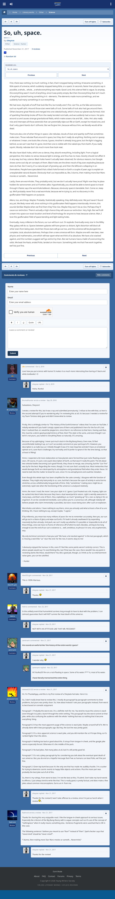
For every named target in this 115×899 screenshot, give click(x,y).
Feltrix (12, 616)
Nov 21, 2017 (46, 640)
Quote (31, 322)
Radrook (12, 822)
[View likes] (106, 367)
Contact (51, 876)
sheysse (10, 40)
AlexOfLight (12, 585)
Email (10, 297)
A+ (17, 21)
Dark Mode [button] (57, 871)
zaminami (12, 650)
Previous (31, 75)
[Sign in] (11, 4)
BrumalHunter (12, 410)
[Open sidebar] (111, 4)
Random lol (11, 56)
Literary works (28, 12)
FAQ (44, 876)
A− (6, 21)
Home (14, 12)
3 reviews (36, 49)
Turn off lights (90, 22)
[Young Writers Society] (57, 4)
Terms (78, 876)
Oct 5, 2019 (40, 366)
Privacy (70, 876)
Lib (12, 376)
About (37, 876)
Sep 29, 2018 (51, 400)
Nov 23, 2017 (43, 607)
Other (41, 12)
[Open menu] (4, 4)
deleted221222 (12, 699)
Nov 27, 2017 (51, 590)
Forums (61, 876)
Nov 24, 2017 (47, 575)
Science (52, 12)
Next (84, 75)
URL (39, 322)
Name (10, 286)
